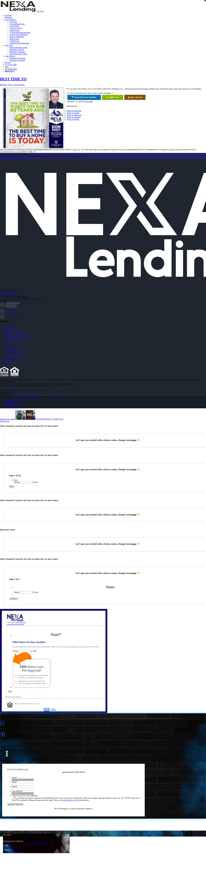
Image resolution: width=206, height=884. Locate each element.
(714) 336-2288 (11, 310)
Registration (9, 364)
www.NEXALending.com (10, 292)
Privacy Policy (10, 346)
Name (14, 777)
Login (7, 361)
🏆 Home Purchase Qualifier (84, 97)
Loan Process (10, 328)
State (16, 480)
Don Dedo (89, 101)
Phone (14, 787)
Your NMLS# (17, 791)
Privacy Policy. (67, 800)
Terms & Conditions (12, 339)
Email (14, 782)
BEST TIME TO (13, 79)
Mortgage (3, 85)
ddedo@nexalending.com (14, 315)
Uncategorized (19, 85)
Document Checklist (12, 330)
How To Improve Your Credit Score (18, 337)
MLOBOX (55, 397)
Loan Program (10, 326)
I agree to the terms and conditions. (25, 796)
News (10, 85)
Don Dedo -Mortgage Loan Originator (25, 397)
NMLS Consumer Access (14, 348)
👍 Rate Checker (134, 97)
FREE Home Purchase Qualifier (17, 335)
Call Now (40, 11)
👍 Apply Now (112, 97)
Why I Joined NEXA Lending (16, 357)
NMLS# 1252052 (11, 350)
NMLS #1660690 (6, 295)
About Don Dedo (11, 352)
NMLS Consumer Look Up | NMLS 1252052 (26, 703)
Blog (6, 333)
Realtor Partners (11, 359)
